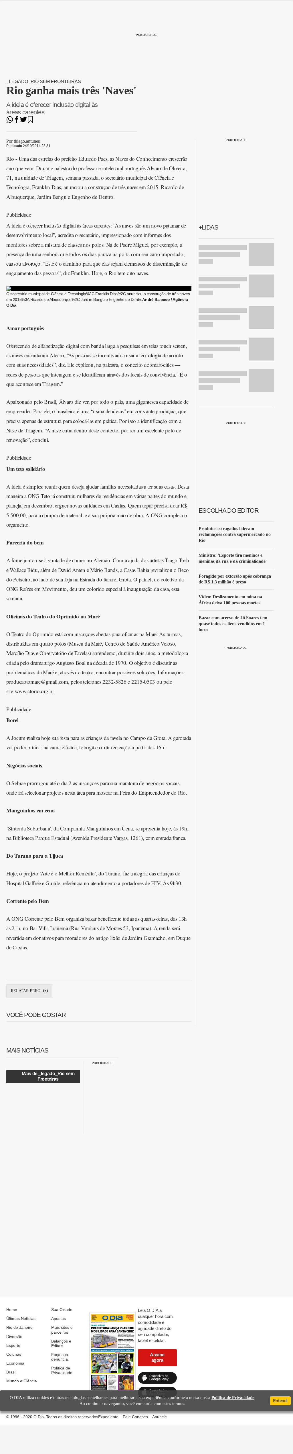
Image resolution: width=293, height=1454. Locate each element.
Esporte (13, 1345)
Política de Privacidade (61, 1370)
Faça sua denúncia (59, 1356)
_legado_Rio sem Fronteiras (43, 81)
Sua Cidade (61, 1309)
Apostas (58, 1318)
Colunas (13, 1354)
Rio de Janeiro (19, 1327)
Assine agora (157, 1357)
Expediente (108, 1416)
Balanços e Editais (61, 1343)
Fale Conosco (135, 1416)
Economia (15, 1363)
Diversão (14, 1336)
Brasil (11, 1372)
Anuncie (159, 1416)
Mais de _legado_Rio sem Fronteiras (48, 1076)
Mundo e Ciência (21, 1381)
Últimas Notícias (20, 1318)
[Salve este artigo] (30, 121)
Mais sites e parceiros (62, 1329)
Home (11, 1309)
